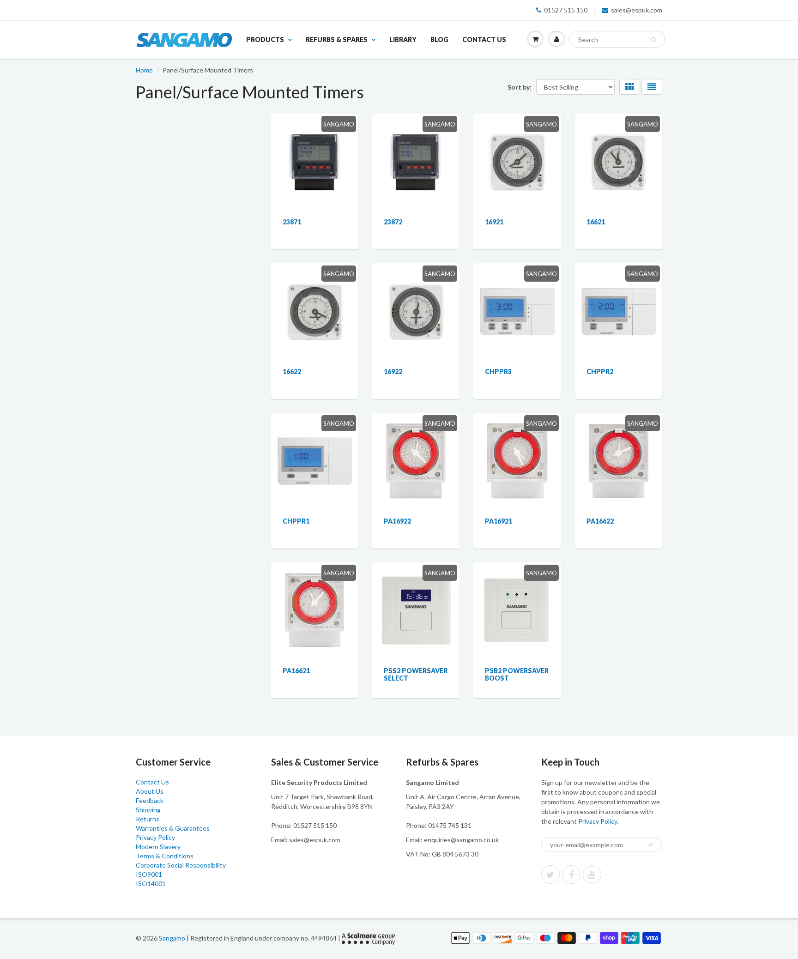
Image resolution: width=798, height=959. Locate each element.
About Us (149, 791)
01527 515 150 (565, 10)
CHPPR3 (498, 371)
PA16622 (600, 521)
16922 (393, 371)
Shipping (148, 810)
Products (265, 39)
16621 (595, 222)
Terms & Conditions (164, 856)
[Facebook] (571, 874)
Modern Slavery (158, 846)
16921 (494, 222)
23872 (393, 222)
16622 (292, 371)
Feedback (149, 800)
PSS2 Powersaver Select (415, 674)
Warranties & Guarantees (173, 828)
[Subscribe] (650, 845)
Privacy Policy (155, 837)
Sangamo (172, 938)
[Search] (654, 39)
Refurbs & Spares (337, 39)
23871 (292, 222)
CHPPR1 (296, 521)
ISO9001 (149, 874)
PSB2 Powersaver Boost (517, 674)
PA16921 (498, 521)
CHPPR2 (599, 371)
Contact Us (484, 39)
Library (403, 39)
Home (144, 70)
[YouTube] (592, 874)
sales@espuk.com (636, 10)
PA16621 (296, 671)
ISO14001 (151, 883)
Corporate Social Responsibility (181, 865)
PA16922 (397, 521)
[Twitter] (550, 874)
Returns (147, 819)
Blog (439, 39)
